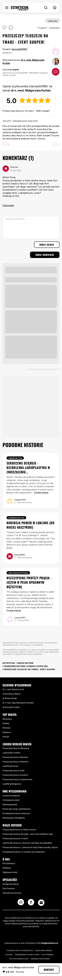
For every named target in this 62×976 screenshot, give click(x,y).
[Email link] (41, 902)
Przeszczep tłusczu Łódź (13, 770)
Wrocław (6, 728)
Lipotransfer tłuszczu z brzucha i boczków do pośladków (27, 843)
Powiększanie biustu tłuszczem (16, 813)
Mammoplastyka (10, 804)
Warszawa (7, 719)
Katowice (7, 732)
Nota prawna (47, 955)
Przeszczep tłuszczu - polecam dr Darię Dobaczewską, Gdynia (30, 847)
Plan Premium (9, 888)
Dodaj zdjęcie (46, 244)
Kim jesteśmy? (9, 863)
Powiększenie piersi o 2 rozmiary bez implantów (24, 852)
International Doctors (12, 893)
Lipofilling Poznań (10, 766)
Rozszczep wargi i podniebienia (16, 809)
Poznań (6, 736)
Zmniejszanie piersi (11, 800)
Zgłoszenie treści (10, 872)
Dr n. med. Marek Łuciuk (13, 689)
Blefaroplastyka (16, 518)
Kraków (6, 723)
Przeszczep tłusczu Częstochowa (17, 779)
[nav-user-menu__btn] (55, 8)
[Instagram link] (21, 903)
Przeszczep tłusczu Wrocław (15, 757)
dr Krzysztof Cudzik (11, 707)
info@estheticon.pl (49, 943)
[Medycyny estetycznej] (20, 8)
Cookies (8, 955)
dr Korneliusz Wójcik (11, 694)
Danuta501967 (19, 49)
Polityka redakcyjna (18, 959)
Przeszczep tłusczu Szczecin (15, 775)
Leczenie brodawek (11, 795)
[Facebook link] (31, 903)
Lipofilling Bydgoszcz (12, 784)
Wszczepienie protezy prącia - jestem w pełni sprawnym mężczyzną (29, 582)
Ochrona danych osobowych (20, 950)
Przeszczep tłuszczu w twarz (15, 838)
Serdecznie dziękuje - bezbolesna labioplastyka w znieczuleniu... (28, 467)
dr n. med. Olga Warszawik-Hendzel (18, 703)
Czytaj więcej (41, 492)
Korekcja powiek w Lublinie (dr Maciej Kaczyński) (30, 525)
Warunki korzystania (40, 959)
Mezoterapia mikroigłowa (14, 818)
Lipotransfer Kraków (11, 753)
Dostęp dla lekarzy (11, 884)
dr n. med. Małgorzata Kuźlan (18, 967)
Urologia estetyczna (18, 573)
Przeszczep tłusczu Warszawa (16, 748)
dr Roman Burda (10, 698)
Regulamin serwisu (43, 950)
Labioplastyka (15, 458)
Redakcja (7, 868)
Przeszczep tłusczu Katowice (15, 761)
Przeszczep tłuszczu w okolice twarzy (19, 829)
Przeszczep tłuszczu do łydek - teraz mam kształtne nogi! (28, 834)
